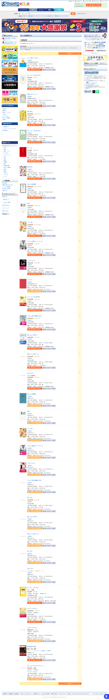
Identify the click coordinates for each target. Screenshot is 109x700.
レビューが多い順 (61, 47)
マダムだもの (31, 260)
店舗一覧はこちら (95, 53)
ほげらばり (30, 373)
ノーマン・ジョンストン (33, 650)
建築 (5, 160)
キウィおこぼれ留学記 (33, 297)
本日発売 (4, 183)
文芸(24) (5, 108)
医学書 (5, 162)
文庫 (5, 169)
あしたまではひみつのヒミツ (35, 665)
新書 (5, 171)
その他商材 (58, 9)
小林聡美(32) (6, 126)
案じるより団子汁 (32, 335)
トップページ (23, 9)
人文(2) (4, 114)
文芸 (5, 147)
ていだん (29, 148)
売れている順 (54, 47)
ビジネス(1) (5, 116)
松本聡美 (29, 669)
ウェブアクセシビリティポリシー (80, 693)
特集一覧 (4, 190)
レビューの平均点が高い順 (71, 47)
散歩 (28, 203)
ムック (5, 176)
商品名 (21, 47)
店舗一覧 (72, 1)
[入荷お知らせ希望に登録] (34, 291)
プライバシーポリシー (25, 693)
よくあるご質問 (88, 1)
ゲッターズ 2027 (64, 16)
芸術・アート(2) (6, 112)
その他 (5, 173)
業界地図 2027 (31, 16)
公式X (69, 693)
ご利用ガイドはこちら (100, 39)
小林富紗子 (36, 669)
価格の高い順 (32, 47)
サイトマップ (104, 1)
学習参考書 (6, 165)
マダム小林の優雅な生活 (34, 316)
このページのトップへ (100, 693)
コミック (41, 9)
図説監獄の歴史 (31, 646)
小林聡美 (29, 60)
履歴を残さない (103, 63)
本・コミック (6, 145)
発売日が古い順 (47, 47)
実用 (5, 149)
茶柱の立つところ (32, 94)
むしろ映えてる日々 (33, 58)
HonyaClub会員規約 (90, 84)
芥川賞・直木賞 (6, 188)
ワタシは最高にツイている (35, 241)
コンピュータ (7, 154)
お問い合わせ (96, 1)
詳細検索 (79, 13)
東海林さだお (43, 593)
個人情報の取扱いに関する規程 (92, 85)
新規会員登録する (80, 6)
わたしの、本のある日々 (34, 75)
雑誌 (49, 9)
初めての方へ (5, 211)
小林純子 (49, 650)
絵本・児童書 (7, 167)
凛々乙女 (29, 497)
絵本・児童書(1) (6, 118)
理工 (5, 158)
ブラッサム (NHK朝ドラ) (47, 16)
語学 (5, 163)
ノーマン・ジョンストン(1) (9, 128)
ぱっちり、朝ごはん (33, 587)
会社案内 (5, 693)
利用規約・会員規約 (14, 693)
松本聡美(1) (5, 130)
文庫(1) (4, 119)
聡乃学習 (29, 111)
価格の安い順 (26, 47)
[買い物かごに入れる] (34, 69)
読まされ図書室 (31, 184)
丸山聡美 (43, 650)
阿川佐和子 (36, 593)
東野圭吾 (57, 16)
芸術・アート (7, 151)
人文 (5, 156)
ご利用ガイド (79, 1)
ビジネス (6, 153)
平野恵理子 (36, 612)
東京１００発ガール (33, 354)
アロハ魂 (29, 222)
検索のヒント (85, 13)
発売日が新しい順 (39, 47)
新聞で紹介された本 (7, 185)
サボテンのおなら (32, 608)
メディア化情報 (6, 186)
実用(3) (4, 110)
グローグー (38, 16)
